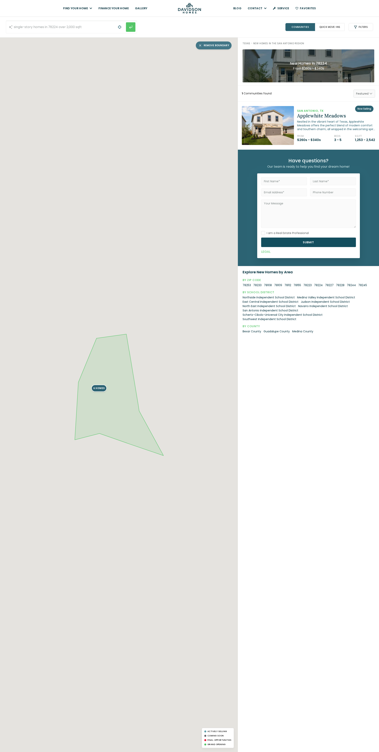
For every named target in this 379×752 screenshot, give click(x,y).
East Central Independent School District (270, 302)
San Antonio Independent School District (270, 310)
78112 (287, 285)
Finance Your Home (114, 8)
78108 (268, 285)
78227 (329, 285)
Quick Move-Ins (329, 27)
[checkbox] (263, 233)
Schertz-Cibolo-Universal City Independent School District (283, 315)
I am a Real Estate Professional (288, 233)
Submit (308, 242)
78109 (278, 285)
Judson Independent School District (325, 302)
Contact (255, 8)
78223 (307, 285)
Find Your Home (75, 8)
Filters (363, 27)
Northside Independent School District (269, 297)
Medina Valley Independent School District (326, 297)
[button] (99, 388)
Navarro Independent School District (323, 306)
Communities (300, 27)
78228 (340, 285)
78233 (257, 285)
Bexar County (252, 331)
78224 (318, 285)
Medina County (302, 331)
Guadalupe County (277, 331)
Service (283, 8)
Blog (237, 8)
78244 (351, 285)
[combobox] (71, 27)
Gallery (141, 8)
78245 (362, 285)
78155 (297, 285)
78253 (247, 285)
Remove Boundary (216, 45)
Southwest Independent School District (269, 319)
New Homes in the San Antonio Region (278, 43)
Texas (246, 43)
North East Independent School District (269, 306)
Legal (265, 251)
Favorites (308, 8)
